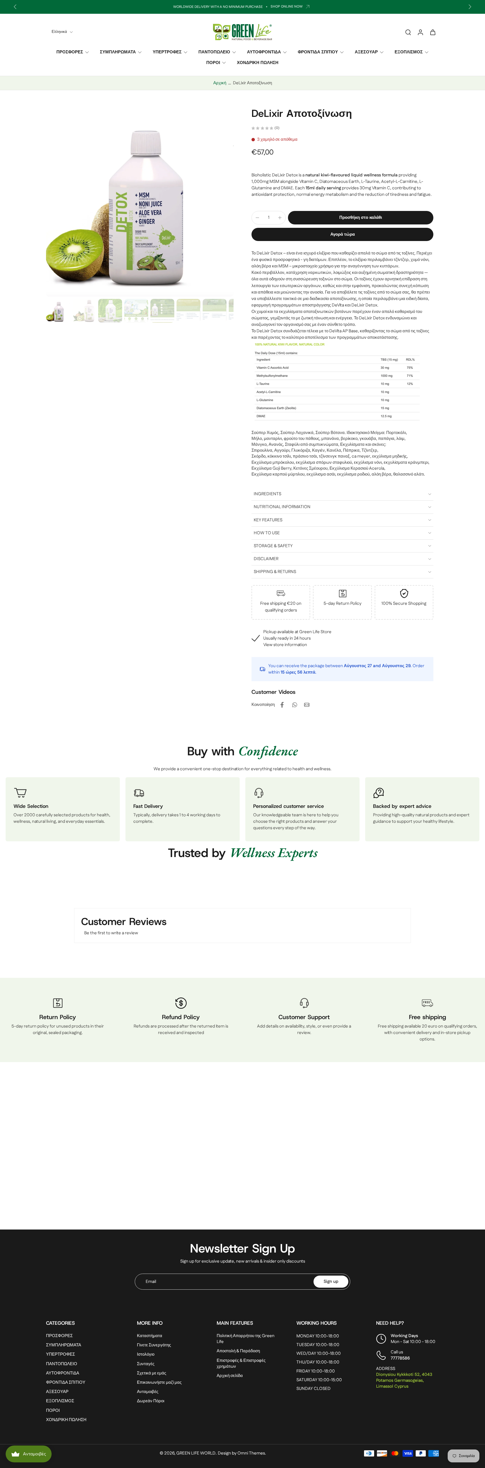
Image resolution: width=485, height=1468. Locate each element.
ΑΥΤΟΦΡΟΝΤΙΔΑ (264, 52)
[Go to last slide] (15, 7)
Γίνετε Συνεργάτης (154, 1345)
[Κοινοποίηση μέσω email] (307, 705)
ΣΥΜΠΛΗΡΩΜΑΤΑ (118, 52)
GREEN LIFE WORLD (196, 1453)
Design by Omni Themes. (242, 1453)
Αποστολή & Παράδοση (238, 1351)
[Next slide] (470, 7)
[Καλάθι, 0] (433, 32)
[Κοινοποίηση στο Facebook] (282, 705)
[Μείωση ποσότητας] (257, 217)
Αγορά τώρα (342, 234)
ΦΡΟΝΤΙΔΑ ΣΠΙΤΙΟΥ (318, 52)
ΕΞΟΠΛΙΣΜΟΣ (409, 52)
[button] (360, 217)
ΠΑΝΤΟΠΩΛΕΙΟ (214, 52)
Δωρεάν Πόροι (150, 1401)
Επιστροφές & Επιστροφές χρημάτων (241, 1363)
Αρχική (219, 83)
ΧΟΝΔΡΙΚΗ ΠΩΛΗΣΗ (257, 62)
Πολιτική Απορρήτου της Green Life (245, 1339)
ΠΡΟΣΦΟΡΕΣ (69, 52)
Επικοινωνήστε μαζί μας (159, 1382)
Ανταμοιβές (147, 1392)
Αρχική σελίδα (230, 1376)
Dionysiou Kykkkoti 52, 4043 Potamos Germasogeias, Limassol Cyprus (404, 1380)
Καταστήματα (149, 1336)
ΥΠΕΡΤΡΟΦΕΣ (167, 52)
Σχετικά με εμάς (151, 1373)
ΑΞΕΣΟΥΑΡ (366, 52)
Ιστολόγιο (145, 1355)
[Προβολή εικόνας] (58, 311)
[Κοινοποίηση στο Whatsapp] (294, 705)
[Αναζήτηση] (408, 32)
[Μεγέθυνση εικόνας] (140, 202)
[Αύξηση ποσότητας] (279, 217)
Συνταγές (145, 1364)
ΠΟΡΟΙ (213, 62)
